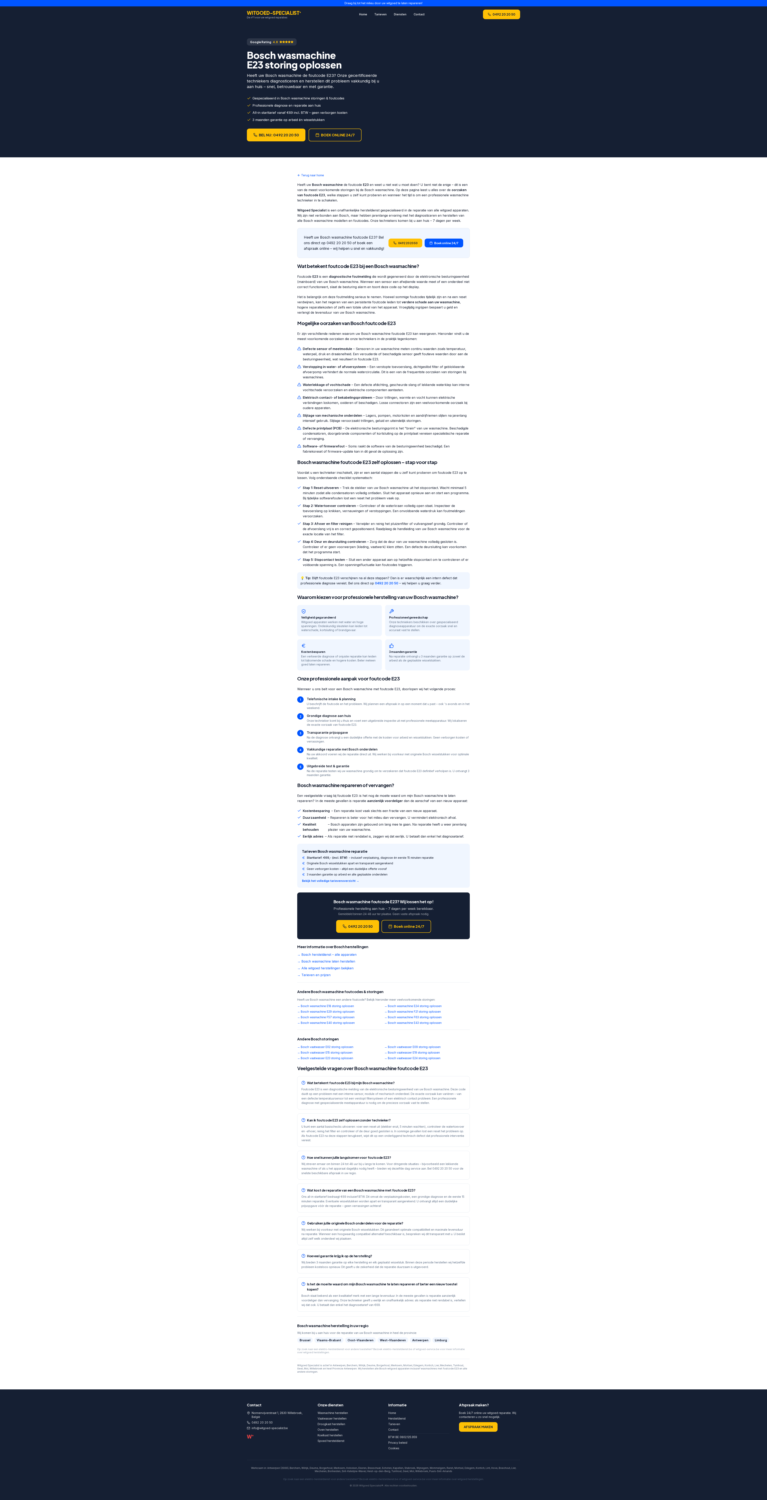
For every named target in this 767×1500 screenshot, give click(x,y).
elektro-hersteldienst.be (397, 1349)
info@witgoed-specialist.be (270, 1428)
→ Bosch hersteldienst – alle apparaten (327, 955)
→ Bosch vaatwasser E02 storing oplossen (325, 1047)
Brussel (305, 1340)
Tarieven (380, 14)
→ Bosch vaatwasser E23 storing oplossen (325, 1058)
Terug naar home (312, 175)
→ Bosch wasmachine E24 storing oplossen (413, 1006)
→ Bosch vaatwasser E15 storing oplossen (325, 1052)
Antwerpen (420, 1340)
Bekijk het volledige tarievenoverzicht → (330, 880)
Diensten (400, 14)
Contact (419, 14)
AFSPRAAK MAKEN (478, 1427)
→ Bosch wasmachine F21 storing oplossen (412, 1011)
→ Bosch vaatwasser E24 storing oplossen (412, 1058)
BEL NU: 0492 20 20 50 (279, 135)
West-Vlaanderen (393, 1340)
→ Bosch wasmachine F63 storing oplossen (413, 1017)
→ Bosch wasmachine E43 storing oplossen (413, 1022)
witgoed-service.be (427, 1349)
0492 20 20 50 (504, 14)
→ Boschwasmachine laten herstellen (326, 961)
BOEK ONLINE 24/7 (338, 135)
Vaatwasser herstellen (332, 1418)
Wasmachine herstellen (333, 1413)
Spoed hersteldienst (331, 1440)
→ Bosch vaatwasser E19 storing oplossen (412, 1052)
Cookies (393, 1448)
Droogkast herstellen (331, 1424)
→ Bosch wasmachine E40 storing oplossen (326, 1022)
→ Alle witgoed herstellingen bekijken (325, 968)
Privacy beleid (397, 1442)
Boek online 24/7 (446, 243)
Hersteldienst (397, 1418)
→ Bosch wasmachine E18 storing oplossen (325, 1006)
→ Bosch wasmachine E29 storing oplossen (326, 1011)
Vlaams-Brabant (329, 1340)
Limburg (441, 1340)
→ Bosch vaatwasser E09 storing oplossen (412, 1047)
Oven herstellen (328, 1429)
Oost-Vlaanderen (361, 1340)
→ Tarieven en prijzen (314, 975)
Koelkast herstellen (330, 1435)
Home (363, 14)
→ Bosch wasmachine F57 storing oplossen (326, 1017)
